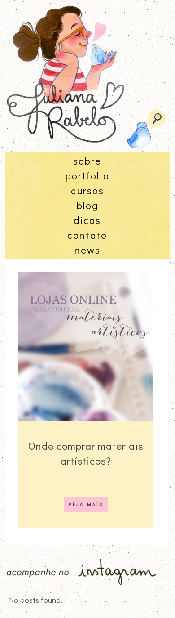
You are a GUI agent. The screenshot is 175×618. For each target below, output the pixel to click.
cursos (87, 190)
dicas (87, 220)
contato (87, 235)
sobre (87, 160)
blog (87, 205)
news (87, 249)
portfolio (87, 175)
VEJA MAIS (86, 504)
